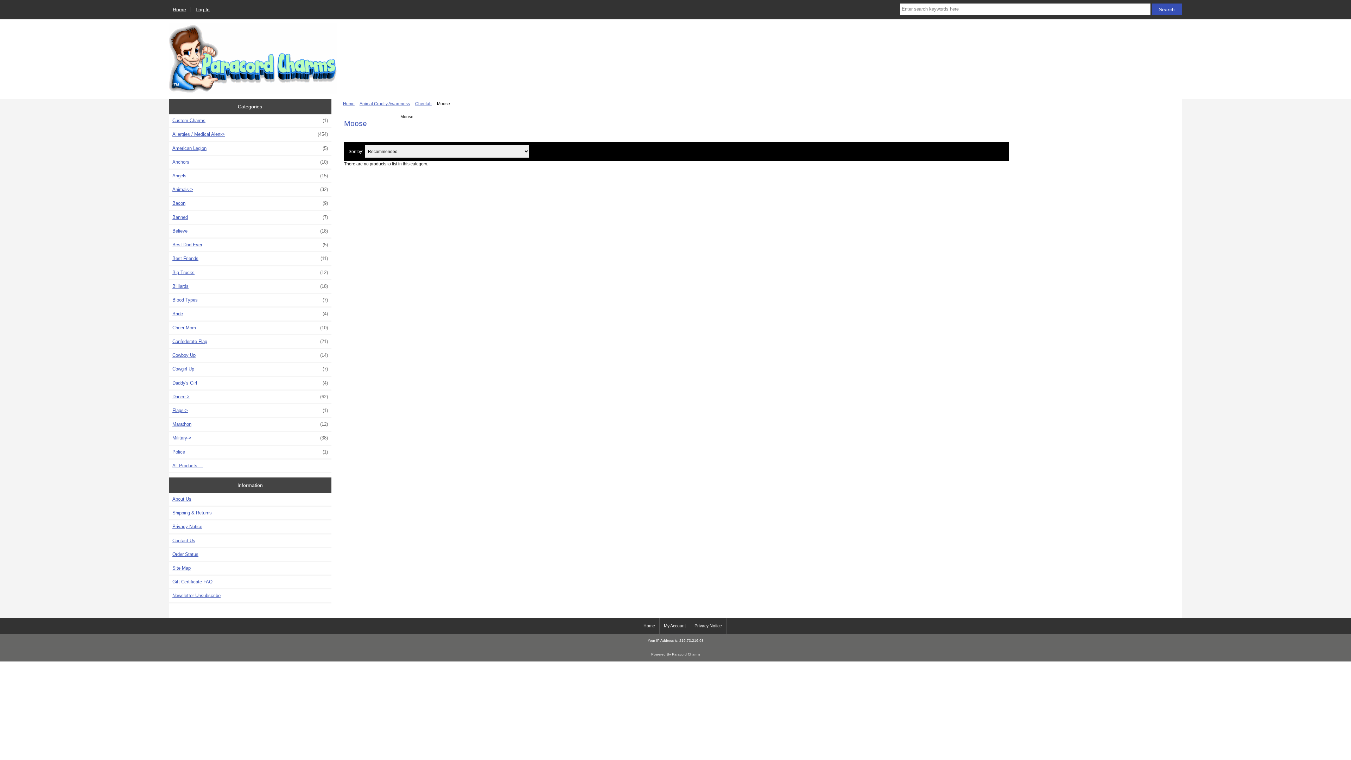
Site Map (181, 568)
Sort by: (356, 151)
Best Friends (250, 258)
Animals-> (250, 189)
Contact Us (183, 540)
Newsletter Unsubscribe (196, 595)
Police (250, 452)
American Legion (250, 148)
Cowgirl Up (250, 369)
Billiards (250, 286)
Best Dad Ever (250, 244)
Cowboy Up (250, 355)
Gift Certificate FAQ (192, 581)
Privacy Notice (187, 526)
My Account (675, 625)
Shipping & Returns (192, 512)
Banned (250, 217)
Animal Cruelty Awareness (385, 103)
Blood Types (250, 300)
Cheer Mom (250, 327)
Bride (250, 313)
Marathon (250, 424)
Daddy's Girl (250, 383)
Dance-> (250, 396)
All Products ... (187, 465)
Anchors (250, 162)
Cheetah (423, 103)
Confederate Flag (250, 341)
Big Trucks (250, 272)
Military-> (250, 438)
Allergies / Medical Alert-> (250, 134)
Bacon (250, 203)
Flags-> (250, 410)
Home (179, 9)
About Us (181, 499)
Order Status (185, 554)
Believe (250, 231)
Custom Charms (250, 120)
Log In (203, 9)
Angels (250, 175)
